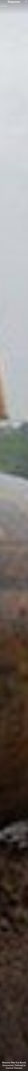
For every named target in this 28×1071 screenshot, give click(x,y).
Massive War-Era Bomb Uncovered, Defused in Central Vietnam (14, 1065)
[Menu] (26, 1)
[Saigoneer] (14, 2)
